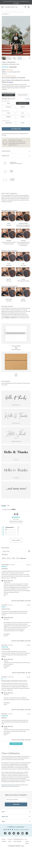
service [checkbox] (8, 558)
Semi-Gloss (8, 122)
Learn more (27, 98)
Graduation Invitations (18, 11)
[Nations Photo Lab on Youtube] (22, 833)
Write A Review (16, 540)
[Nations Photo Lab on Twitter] (14, 833)
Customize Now (16, 129)
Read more (13, 578)
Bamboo (8, 116)
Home (3, 11)
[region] (10, 527)
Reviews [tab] (3, 505)
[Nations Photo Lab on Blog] (27, 833)
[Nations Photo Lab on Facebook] (5, 833)
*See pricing (4, 73)
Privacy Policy (10, 840)
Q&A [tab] (8, 505)
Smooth (23, 107)
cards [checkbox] (18, 558)
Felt (23, 113)
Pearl (8, 103)
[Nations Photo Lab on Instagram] (18, 833)
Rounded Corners (22, 95)
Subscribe (16, 804)
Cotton (23, 116)
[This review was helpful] (26, 600)
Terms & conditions (3, 840)
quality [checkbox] (3, 558)
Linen (8, 113)
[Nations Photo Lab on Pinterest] (9, 833)
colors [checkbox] (13, 558)
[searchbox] (15, 551)
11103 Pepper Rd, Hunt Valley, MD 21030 (18, 840)
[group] (4, 58)
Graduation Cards (8, 11)
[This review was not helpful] (28, 600)
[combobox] (25, 7)
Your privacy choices (27, 841)
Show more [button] (23, 558)
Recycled (8, 107)
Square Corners (8, 95)
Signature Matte (22, 103)
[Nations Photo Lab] (14, 7)
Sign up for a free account (7, 784)
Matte (22, 122)
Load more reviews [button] (16, 743)
